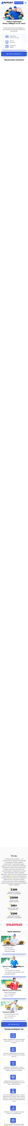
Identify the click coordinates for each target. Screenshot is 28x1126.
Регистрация (18, 2)
